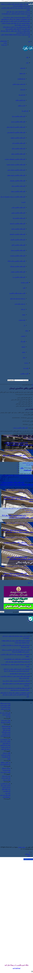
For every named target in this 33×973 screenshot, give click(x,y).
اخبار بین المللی (21, 106)
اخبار (27, 63)
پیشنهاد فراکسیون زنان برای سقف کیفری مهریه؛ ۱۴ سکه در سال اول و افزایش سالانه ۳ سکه (16, 24)
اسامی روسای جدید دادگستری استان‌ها (5, 721)
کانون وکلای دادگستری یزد (19, 277)
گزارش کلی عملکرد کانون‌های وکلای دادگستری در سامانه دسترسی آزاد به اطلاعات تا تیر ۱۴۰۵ (15, 5)
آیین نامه (23, 309)
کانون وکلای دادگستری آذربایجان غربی (16, 132)
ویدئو (24, 358)
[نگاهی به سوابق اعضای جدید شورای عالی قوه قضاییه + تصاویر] (21, 788)
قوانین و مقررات (24, 282)
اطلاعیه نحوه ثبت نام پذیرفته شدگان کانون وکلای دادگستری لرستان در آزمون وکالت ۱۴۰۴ (17, 531)
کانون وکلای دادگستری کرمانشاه (17, 234)
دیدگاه (26, 331)
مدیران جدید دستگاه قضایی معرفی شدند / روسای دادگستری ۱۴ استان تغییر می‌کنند (5, 706)
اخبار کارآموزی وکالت (20, 100)
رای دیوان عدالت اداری (20, 304)
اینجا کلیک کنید (16, 968)
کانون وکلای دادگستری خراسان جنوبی (16, 170)
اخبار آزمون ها (22, 95)
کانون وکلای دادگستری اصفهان (18, 138)
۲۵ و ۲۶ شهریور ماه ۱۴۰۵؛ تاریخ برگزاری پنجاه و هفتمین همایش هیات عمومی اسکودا (18, 444)
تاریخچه (23, 347)
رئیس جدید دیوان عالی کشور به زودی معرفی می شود (5, 778)
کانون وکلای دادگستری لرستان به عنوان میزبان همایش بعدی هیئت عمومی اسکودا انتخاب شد (17, 574)
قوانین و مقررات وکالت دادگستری (17, 293)
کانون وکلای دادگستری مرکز (18, 116)
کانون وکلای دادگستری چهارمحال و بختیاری (15, 159)
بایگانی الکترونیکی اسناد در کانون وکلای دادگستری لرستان (17, 456)
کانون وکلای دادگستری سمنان (18, 191)
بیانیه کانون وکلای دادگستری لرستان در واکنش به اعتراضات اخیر (18, 543)
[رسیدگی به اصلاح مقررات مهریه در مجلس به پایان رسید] (21, 816)
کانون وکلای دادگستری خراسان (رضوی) (16, 165)
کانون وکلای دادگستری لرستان (18, 250)
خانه (27, 57)
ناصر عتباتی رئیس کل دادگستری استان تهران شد (5, 715)
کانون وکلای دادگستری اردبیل (18, 122)
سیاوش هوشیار (21, 847)
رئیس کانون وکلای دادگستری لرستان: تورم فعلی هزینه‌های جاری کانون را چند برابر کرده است (16, 483)
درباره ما (26, 363)
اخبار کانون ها (25, 111)
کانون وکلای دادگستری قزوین (18, 213)
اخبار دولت (22, 90)
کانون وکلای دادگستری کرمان (18, 229)
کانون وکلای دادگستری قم (19, 218)
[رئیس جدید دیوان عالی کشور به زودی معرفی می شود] (21, 831)
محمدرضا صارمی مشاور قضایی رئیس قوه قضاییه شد (16, 659)
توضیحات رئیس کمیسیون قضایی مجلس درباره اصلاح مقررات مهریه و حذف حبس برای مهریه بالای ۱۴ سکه (16, 670)
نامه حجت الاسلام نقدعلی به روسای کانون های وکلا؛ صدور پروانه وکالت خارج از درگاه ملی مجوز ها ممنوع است (5, 731)
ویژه (32, 554)
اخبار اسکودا (22, 73)
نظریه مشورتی (22, 320)
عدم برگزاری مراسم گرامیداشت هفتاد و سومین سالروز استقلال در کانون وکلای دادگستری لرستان (18, 499)
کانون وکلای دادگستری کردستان (17, 224)
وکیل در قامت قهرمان (26, 469)
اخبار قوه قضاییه (21, 79)
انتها (29, 583)
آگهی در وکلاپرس (24, 374)
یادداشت (23, 336)
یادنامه (23, 352)
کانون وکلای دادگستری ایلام (18, 148)
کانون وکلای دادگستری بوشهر (18, 154)
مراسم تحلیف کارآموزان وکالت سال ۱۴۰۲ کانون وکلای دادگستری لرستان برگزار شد (17, 516)
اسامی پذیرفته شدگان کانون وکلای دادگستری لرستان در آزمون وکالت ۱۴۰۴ (20, 558)
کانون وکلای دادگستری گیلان (18, 245)
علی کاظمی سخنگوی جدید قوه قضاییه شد (5, 763)
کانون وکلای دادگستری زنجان (18, 186)
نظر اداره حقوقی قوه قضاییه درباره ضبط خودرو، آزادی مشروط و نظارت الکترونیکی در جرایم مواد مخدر (14, 689)
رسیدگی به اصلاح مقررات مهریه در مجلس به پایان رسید (16, 17)
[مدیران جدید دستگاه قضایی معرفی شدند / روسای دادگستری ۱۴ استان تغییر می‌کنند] (21, 716)
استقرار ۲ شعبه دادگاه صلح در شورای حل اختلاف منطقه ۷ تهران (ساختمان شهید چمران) (15, 642)
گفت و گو (23, 341)
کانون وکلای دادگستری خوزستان (17, 181)
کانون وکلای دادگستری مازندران (17, 256)
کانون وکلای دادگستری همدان (18, 272)
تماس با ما (25, 368)
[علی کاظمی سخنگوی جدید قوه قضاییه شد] (21, 802)
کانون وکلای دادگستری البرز (18, 143)
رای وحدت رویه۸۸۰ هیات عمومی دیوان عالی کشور (18, 12)
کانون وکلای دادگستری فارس (18, 207)
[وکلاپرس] (30, 50)
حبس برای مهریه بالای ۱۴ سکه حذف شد (19, 674)
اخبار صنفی (22, 68)
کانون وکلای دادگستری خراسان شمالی (16, 175)
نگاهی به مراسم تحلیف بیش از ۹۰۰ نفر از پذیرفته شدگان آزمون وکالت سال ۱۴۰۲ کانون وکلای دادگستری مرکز (16, 28)
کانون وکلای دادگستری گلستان (17, 240)
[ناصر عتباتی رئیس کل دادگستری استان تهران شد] (21, 730)
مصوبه (23, 315)
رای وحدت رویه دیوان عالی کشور (17, 299)
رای (24, 325)
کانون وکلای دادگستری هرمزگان (17, 266)
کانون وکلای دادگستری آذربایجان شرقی (16, 127)
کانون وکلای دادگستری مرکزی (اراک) (16, 261)
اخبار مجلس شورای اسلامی (19, 84)
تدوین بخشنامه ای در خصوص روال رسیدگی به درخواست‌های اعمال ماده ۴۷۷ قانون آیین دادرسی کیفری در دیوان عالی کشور (15, 20)
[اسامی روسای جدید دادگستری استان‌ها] (21, 744)
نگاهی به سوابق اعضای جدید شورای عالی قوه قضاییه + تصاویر (5, 756)
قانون (24, 288)
